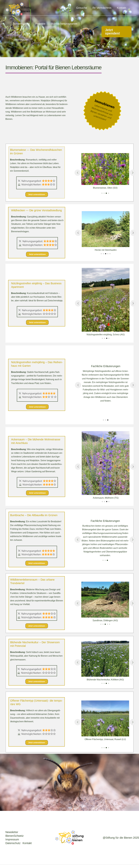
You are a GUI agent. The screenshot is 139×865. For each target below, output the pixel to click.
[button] (117, 31)
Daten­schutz (12, 843)
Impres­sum (12, 839)
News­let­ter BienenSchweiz (14, 834)
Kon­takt (27, 843)
